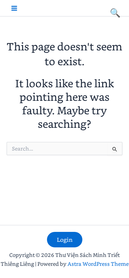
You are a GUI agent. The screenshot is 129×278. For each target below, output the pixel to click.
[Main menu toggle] (14, 8)
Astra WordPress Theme (98, 263)
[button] (64, 239)
